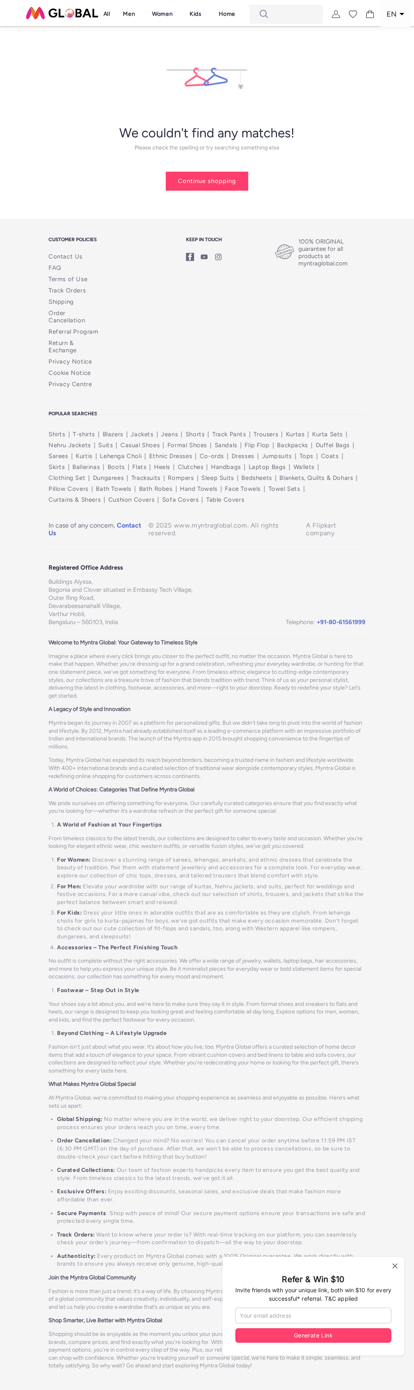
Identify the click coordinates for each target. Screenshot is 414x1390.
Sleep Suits (217, 478)
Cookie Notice (70, 372)
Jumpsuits (277, 456)
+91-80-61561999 (341, 622)
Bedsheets (256, 478)
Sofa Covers (180, 499)
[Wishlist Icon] (353, 14)
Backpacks (292, 445)
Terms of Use (68, 279)
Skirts (57, 467)
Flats (139, 467)
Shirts (57, 434)
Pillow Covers (69, 488)
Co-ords (212, 456)
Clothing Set (67, 478)
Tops (306, 456)
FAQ (55, 267)
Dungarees (108, 478)
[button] (128, 14)
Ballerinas (86, 467)
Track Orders (67, 290)
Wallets (304, 467)
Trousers (265, 434)
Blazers (113, 434)
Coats (330, 456)
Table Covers (225, 499)
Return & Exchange (63, 346)
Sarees (58, 456)
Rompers (181, 478)
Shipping (61, 301)
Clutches (191, 467)
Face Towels (243, 488)
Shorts (195, 434)
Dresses (243, 456)
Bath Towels (113, 488)
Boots (116, 467)
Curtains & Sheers (75, 499)
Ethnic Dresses (170, 456)
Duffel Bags (333, 445)
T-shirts (84, 434)
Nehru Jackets (70, 445)
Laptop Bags (267, 467)
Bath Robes (156, 488)
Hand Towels (199, 488)
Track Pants (229, 434)
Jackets (142, 434)
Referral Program (74, 331)
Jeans (169, 434)
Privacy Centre (70, 384)
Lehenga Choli (121, 456)
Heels (162, 467)
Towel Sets (284, 488)
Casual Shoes (140, 445)
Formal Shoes (187, 445)
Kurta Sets (327, 434)
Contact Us (65, 256)
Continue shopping (207, 181)
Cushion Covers (131, 499)
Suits (105, 445)
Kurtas (295, 434)
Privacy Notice (70, 361)
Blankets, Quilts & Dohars (316, 478)
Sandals (226, 445)
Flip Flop (257, 445)
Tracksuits (146, 478)
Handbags (226, 467)
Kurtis (84, 456)
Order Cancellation (67, 316)
